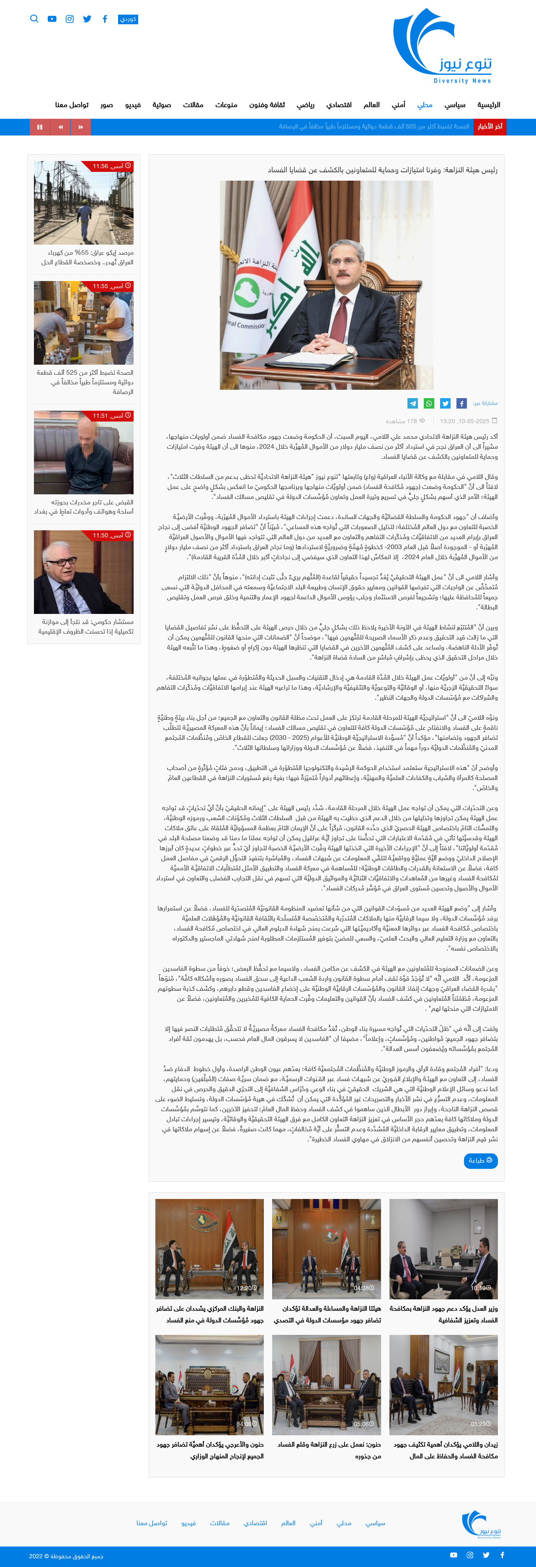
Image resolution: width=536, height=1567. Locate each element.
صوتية (162, 105)
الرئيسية (489, 105)
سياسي (455, 105)
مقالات (193, 105)
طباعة (477, 1161)
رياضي (305, 105)
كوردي (128, 19)
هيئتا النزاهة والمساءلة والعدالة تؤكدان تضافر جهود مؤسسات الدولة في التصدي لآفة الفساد (327, 1320)
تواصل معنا (71, 105)
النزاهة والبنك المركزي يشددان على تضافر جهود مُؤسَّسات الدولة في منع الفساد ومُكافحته (210, 1320)
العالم (372, 105)
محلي (425, 105)
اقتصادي (339, 105)
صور (106, 105)
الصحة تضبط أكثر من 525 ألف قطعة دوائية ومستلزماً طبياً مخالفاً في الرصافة (85, 382)
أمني (398, 105)
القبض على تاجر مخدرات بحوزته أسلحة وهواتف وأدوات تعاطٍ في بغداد (382, 126)
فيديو (133, 105)
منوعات (226, 105)
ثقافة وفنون (267, 105)
